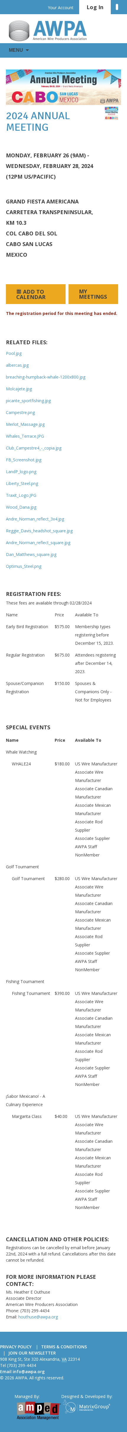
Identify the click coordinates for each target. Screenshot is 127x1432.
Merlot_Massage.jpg (25, 424)
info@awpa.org (29, 1371)
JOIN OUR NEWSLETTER (32, 1353)
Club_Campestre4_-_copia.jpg (33, 448)
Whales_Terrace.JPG (25, 436)
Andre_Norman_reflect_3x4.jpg (35, 519)
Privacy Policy (16, 1346)
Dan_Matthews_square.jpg (31, 554)
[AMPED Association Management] (38, 1410)
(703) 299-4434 (21, 1365)
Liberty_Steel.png (22, 483)
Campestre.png (20, 412)
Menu (16, 50)
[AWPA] (53, 30)
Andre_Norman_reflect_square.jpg (38, 542)
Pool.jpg (14, 353)
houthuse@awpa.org (38, 1317)
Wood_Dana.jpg (21, 507)
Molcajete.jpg (19, 389)
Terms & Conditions (64, 1346)
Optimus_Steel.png (23, 566)
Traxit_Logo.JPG (21, 495)
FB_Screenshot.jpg (23, 460)
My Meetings (93, 294)
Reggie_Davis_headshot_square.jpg (39, 531)
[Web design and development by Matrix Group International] (88, 1406)
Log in (95, 7)
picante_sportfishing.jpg (28, 400)
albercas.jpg (17, 365)
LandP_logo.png (21, 471)
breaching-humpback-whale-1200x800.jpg (45, 377)
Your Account (61, 7)
